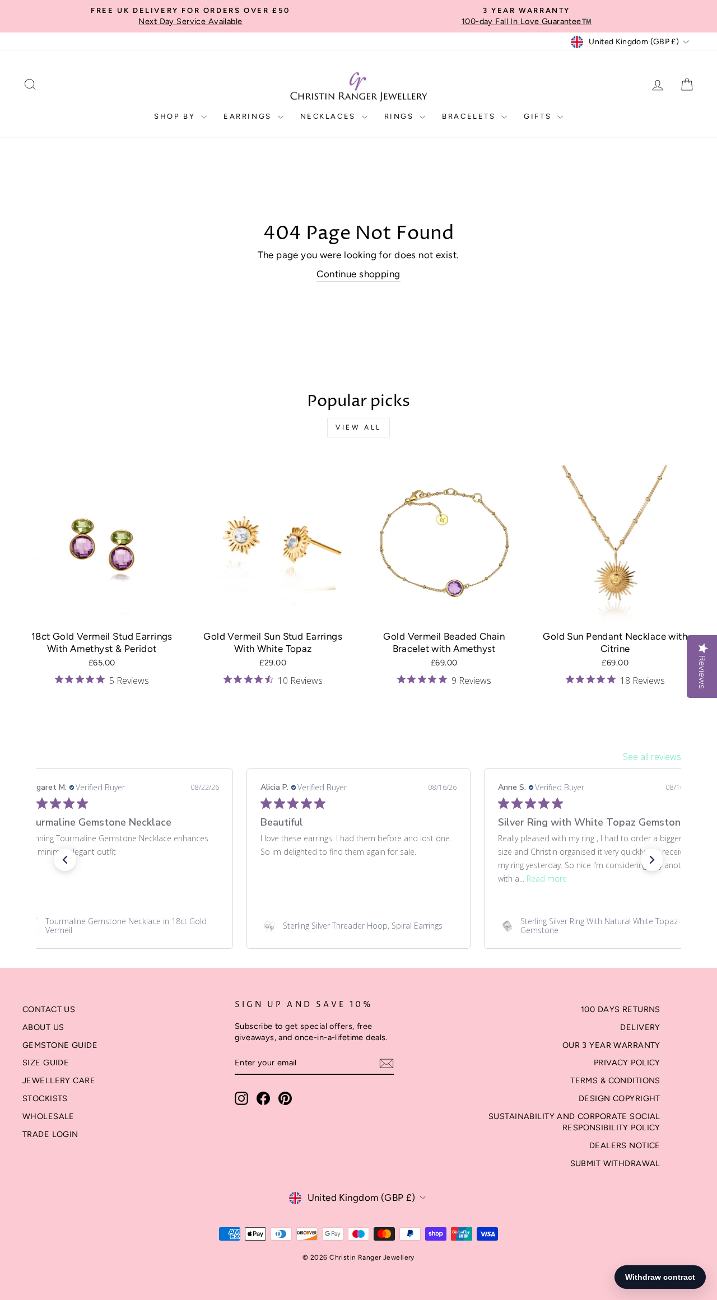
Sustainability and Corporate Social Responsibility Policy (574, 1122)
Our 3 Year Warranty (611, 1045)
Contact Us (48, 1009)
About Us (43, 1027)
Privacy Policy (627, 1062)
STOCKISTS (45, 1098)
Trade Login (50, 1134)
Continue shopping (358, 273)
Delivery (640, 1027)
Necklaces (329, 116)
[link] (121, 926)
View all (358, 427)
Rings (400, 116)
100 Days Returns (620, 1009)
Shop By (176, 116)
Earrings (249, 116)
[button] (65, 860)
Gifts (539, 116)
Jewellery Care (58, 1080)
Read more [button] (547, 878)
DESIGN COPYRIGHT (619, 1098)
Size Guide (45, 1062)
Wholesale (48, 1116)
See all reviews (652, 757)
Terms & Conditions (615, 1080)
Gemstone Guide (59, 1045)
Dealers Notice (624, 1145)
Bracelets (470, 116)
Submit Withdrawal (615, 1163)
